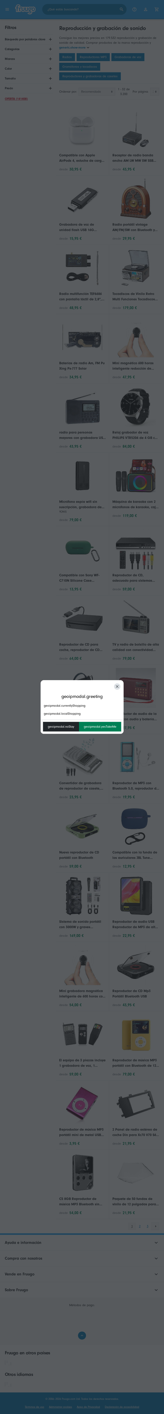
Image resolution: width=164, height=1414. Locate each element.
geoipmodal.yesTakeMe (100, 726)
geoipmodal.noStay (61, 726)
